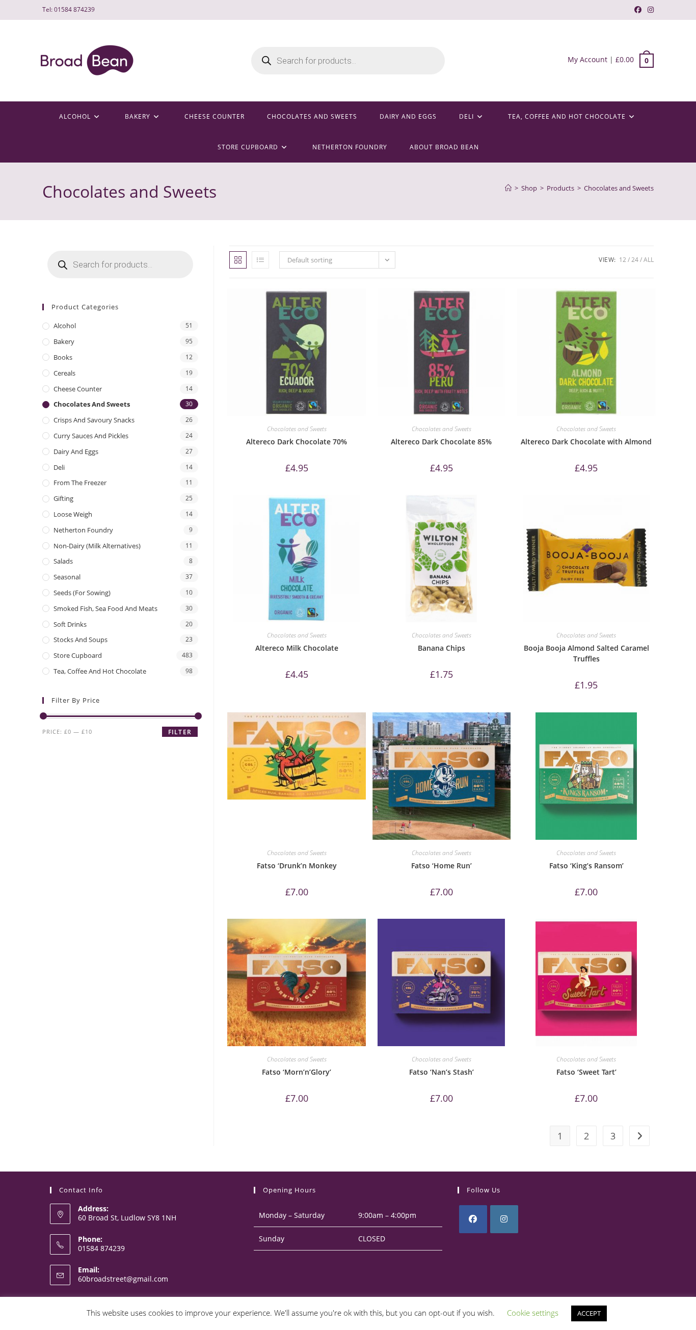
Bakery (63, 341)
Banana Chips (441, 648)
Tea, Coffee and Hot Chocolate (99, 671)
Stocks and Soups (80, 639)
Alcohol (64, 325)
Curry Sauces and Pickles (90, 435)
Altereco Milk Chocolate (296, 648)
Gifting (63, 498)
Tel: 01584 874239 (68, 9)
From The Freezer (79, 482)
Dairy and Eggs (75, 451)
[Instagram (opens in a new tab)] (649, 10)
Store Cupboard (77, 655)
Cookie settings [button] (532, 1313)
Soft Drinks (70, 624)
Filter (180, 732)
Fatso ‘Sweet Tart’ (586, 1072)
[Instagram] (504, 1219)
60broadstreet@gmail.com (123, 1279)
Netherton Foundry (83, 530)
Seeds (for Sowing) (82, 592)
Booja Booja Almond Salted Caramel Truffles (586, 653)
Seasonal (67, 576)
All (649, 259)
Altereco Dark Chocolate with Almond (586, 441)
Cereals (64, 373)
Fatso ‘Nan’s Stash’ (441, 1072)
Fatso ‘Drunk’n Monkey (297, 865)
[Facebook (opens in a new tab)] (638, 10)
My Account (587, 59)
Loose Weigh (72, 514)
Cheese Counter (77, 388)
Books (62, 357)
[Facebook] (473, 1219)
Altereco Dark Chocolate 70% (296, 441)
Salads (63, 561)
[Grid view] (238, 260)
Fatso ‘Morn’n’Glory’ (296, 1072)
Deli (59, 467)
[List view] (260, 260)
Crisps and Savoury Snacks (94, 419)
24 (634, 259)
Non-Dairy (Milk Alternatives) (97, 545)
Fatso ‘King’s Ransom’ (586, 865)
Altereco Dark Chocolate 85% (441, 441)
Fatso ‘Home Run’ (441, 865)
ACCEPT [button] (589, 1313)
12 (622, 259)
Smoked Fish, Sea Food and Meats (105, 608)
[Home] (508, 188)
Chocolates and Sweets (619, 188)
